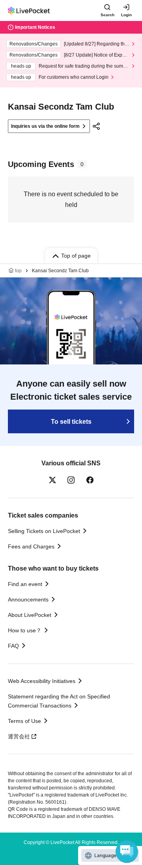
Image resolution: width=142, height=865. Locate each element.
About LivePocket (29, 615)
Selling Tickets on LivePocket (44, 531)
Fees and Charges (31, 546)
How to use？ (24, 630)
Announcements (28, 599)
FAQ (13, 646)
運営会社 (19, 736)
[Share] (96, 126)
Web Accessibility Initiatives (41, 681)
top (18, 270)
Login (126, 15)
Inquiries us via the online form (45, 126)
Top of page (76, 255)
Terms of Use (24, 721)
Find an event (25, 584)
